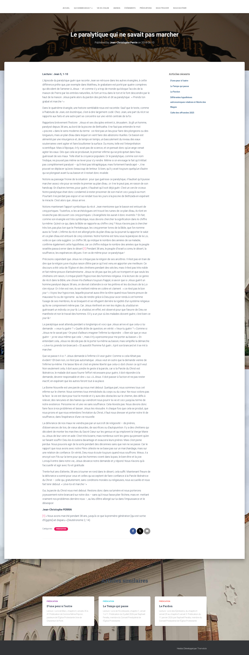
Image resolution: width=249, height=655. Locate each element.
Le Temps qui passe (179, 86)
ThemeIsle (202, 648)
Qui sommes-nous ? (82, 8)
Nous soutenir (179, 8)
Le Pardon (175, 92)
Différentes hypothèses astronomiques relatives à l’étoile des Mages (188, 102)
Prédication (61, 529)
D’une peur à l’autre (179, 80)
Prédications (146, 8)
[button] (92, 8)
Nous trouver (162, 8)
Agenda (116, 8)
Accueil (66, 8)
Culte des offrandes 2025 (182, 112)
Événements (129, 8)
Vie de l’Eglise (103, 8)
